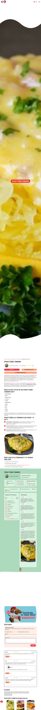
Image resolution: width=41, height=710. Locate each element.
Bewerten (33, 645)
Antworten (7, 656)
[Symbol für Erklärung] (23, 484)
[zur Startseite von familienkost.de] (3, 1)
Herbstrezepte (7, 692)
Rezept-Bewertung (8, 631)
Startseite (5, 359)
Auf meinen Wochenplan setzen (20, 372)
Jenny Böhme (16, 365)
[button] (34, 706)
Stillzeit (20, 692)
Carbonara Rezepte (8, 694)
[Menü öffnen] (39, 1)
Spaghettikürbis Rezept (30, 383)
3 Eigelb (8, 509)
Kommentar (7, 637)
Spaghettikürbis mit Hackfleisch (15, 383)
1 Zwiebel (9, 504)
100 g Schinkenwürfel (11, 502)
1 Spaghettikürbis (10, 501)
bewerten (15, 489)
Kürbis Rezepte (18, 359)
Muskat (8, 516)
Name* (6, 634)
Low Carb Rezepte (14, 692)
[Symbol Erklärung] (34, 485)
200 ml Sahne (9, 508)
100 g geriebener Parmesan (12, 513)
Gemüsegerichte (13, 359)
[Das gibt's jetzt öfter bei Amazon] (20, 622)
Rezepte (9, 359)
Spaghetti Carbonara (25, 465)
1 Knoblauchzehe (10, 506)
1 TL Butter (9, 511)
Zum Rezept (11, 369)
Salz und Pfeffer (10, 515)
